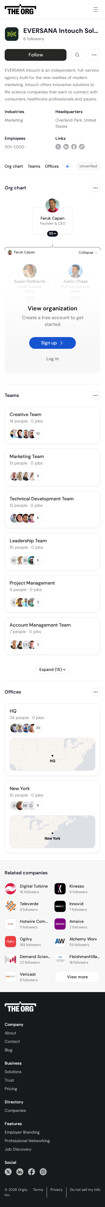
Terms (38, 1189)
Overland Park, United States (75, 123)
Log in (52, 359)
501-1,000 (14, 146)
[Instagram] (43, 1171)
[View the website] (82, 146)
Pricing (11, 1088)
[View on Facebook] (74, 146)
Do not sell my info (85, 1189)
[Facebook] (31, 1171)
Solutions (13, 1071)
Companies (15, 1110)
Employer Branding (22, 1132)
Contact (12, 1041)
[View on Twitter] (58, 146)
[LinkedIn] (19, 1171)
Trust (9, 1080)
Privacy (56, 1189)
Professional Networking (27, 1140)
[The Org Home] (20, 9)
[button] (52, 220)
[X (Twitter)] (8, 1171)
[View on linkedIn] (66, 146)
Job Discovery (18, 1149)
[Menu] (95, 9)
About (10, 1033)
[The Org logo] (20, 1006)
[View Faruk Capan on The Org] (52, 205)
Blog (9, 1050)
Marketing (14, 120)
